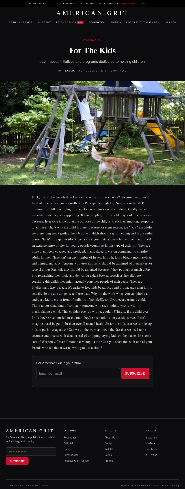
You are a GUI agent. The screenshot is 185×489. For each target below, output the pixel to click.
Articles (109, 460)
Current (44, 22)
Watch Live (111, 449)
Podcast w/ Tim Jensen (142, 22)
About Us (110, 437)
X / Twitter (151, 455)
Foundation (97, 22)
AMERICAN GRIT (92, 12)
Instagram (151, 437)
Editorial (68, 443)
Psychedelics (69, 22)
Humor (67, 449)
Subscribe (135, 373)
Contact (109, 443)
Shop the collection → (139, 3)
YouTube (150, 443)
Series (108, 455)
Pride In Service (21, 22)
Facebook (151, 449)
